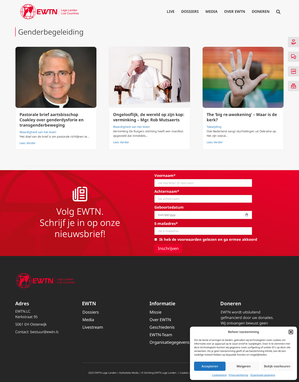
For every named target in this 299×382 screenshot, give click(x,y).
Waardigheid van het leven (38, 132)
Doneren (261, 11)
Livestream (92, 327)
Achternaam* (166, 191)
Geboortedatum (169, 207)
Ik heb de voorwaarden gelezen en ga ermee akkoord (208, 239)
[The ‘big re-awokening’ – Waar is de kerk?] (243, 77)
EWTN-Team (161, 334)
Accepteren (210, 366)
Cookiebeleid (219, 375)
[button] (291, 332)
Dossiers (190, 11)
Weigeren (244, 366)
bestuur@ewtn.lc (44, 331)
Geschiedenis (162, 327)
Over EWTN (234, 11)
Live (171, 11)
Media (211, 11)
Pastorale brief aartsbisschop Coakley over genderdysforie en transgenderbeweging (52, 120)
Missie (156, 312)
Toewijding (214, 127)
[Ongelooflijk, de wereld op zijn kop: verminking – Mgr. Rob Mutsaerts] (149, 77)
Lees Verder (28, 143)
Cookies (184, 372)
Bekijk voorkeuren (277, 366)
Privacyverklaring (238, 375)
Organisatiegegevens (170, 342)
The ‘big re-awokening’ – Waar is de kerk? (242, 117)
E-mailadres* (166, 223)
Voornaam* (165, 175)
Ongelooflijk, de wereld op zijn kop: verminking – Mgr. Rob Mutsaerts (148, 117)
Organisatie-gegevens (262, 375)
